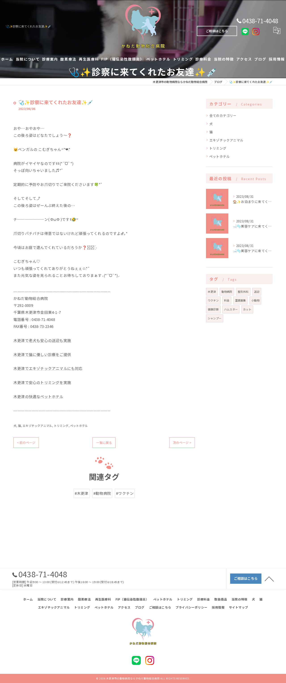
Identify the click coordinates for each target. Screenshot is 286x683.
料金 (226, 300)
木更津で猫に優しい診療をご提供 (42, 354)
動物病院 (226, 291)
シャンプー (214, 318)
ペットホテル (79, 426)
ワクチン (213, 300)
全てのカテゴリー (223, 115)
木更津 (212, 291)
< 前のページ (26, 442)
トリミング (61, 426)
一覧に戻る (104, 442)
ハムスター (231, 309)
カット (247, 309)
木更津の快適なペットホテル (38, 396)
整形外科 (243, 291)
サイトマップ (238, 607)
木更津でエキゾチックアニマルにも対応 (48, 368)
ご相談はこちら (217, 31)
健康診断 (213, 309)
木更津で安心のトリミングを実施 (42, 382)
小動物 (255, 300)
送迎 (256, 291)
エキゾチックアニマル (37, 426)
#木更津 (81, 493)
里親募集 (240, 300)
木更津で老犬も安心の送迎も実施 (42, 340)
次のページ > (182, 442)
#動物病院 (102, 493)
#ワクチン (125, 493)
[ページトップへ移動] (269, 578)
